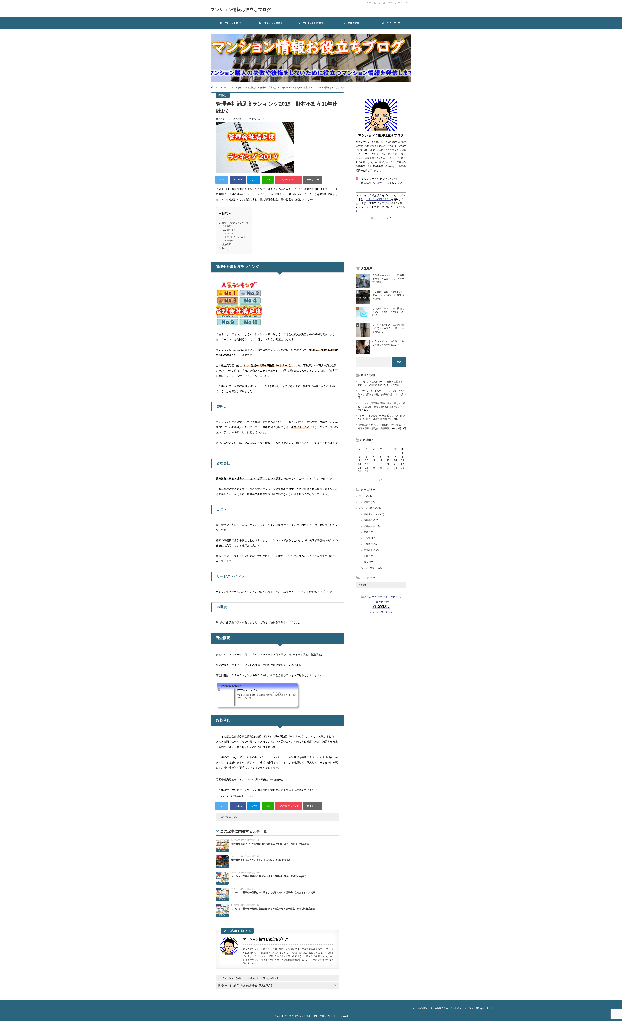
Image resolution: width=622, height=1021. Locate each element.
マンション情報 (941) (370, 508)
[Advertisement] (381, 241)
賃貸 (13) (368, 556)
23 (359, 467)
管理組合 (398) (371, 550)
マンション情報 (231, 23)
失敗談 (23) (369, 538)
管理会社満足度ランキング (235, 222)
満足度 (230, 240)
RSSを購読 (387, 2)
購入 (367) (369, 562)
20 (388, 464)
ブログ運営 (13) (367, 502)
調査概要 (226, 244)
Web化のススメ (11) (374, 514)
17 (366, 464)
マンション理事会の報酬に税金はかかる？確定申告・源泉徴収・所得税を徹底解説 (273, 908)
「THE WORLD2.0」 (378, 199)
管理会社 (231, 230)
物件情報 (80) (371, 544)
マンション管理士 (272, 23)
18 (373, 464)
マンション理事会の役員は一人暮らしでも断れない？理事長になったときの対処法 (273, 892)
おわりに (226, 248)
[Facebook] (238, 179)
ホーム (372, 2)
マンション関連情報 (313, 23)
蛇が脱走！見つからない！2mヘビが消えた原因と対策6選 (260, 860)
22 (402, 464)
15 (402, 460)
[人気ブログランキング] (288, 179)
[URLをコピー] (313, 179)
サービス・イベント (236, 237)
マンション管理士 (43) (370, 568)
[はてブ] (254, 179)
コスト (230, 233)
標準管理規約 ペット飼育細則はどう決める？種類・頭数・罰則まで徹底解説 (270, 844)
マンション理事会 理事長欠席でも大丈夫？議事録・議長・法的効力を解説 (269, 876)
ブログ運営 (352, 23)
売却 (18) (368, 532)
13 (388, 460)
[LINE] (268, 179)
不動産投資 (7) (371, 520)
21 (395, 464)
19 (381, 464)
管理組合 (227, 817)
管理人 (230, 226)
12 (381, 460)
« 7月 (380, 479)
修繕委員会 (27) (372, 526)
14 (395, 460)
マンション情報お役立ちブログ (241, 9)
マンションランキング (381, 612)
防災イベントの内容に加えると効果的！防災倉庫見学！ (246, 985)
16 (359, 464)
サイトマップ (404, 2)
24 (366, 467)
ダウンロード (376, 182)
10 (366, 460)
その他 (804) (365, 496)
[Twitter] (222, 179)
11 (373, 460)
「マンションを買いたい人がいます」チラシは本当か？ (250, 978)
